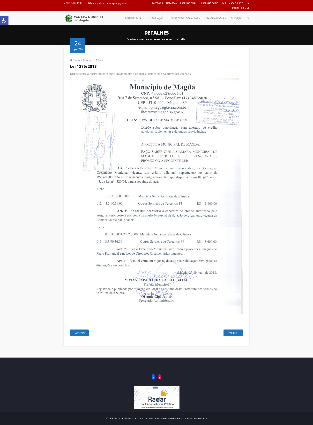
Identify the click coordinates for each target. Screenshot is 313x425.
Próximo (232, 333)
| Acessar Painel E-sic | (213, 3)
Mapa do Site (236, 3)
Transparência (214, 18)
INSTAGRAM (171, 3)
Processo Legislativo (184, 18)
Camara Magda (82, 60)
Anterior (80, 333)
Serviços (236, 18)
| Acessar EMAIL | (189, 3)
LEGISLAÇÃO (156, 18)
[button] (4, 20)
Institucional (133, 18)
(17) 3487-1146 (73, 3)
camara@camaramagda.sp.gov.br (109, 3)
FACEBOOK (157, 3)
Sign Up (245, 8)
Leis (100, 60)
